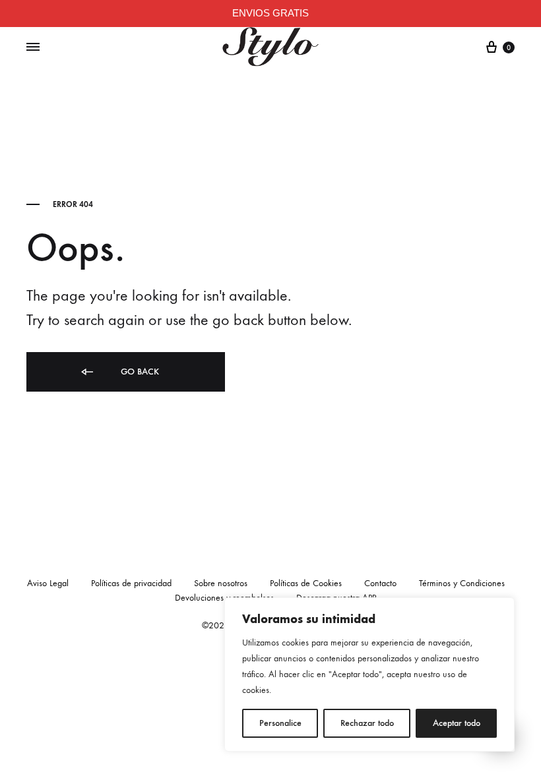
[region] (369, 674)
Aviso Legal (48, 583)
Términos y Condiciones (462, 583)
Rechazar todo (367, 723)
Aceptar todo (456, 723)
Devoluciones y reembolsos (224, 597)
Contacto (380, 583)
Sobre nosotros (220, 583)
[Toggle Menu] (33, 47)
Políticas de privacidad (131, 583)
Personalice (280, 723)
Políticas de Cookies (306, 583)
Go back (138, 371)
